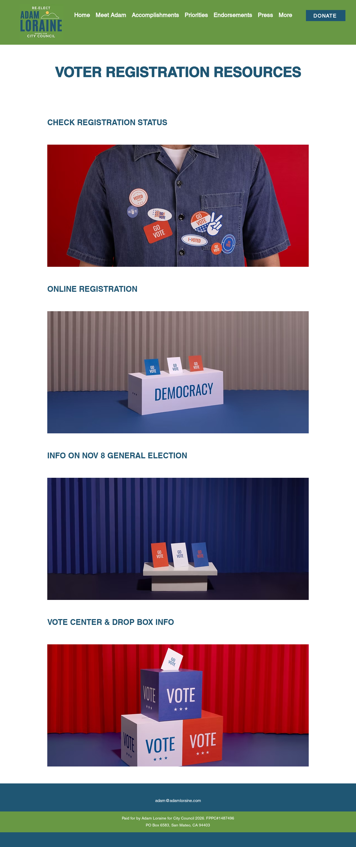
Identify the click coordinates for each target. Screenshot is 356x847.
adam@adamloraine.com (178, 800)
